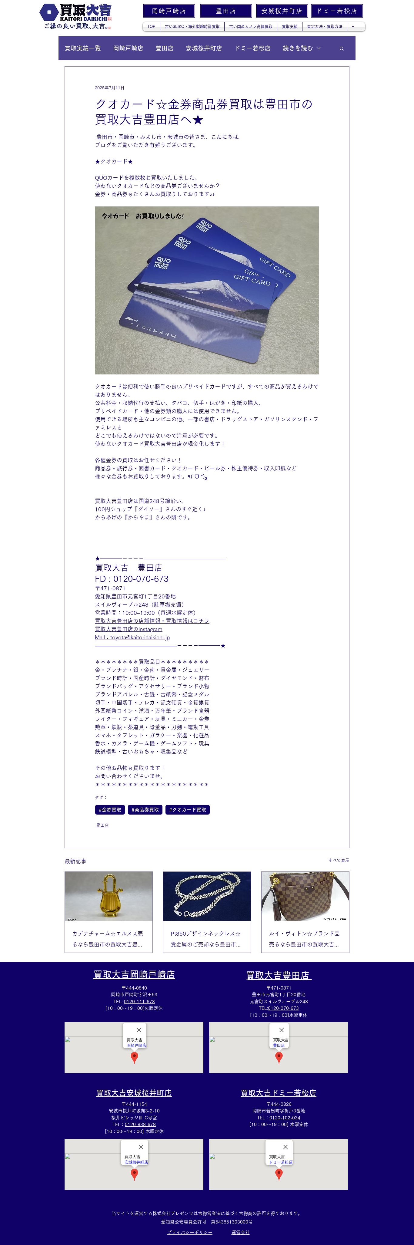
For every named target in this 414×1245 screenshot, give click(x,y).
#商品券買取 (145, 809)
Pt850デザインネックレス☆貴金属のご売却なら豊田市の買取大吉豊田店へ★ (206, 940)
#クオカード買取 (187, 809)
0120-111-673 (139, 1001)
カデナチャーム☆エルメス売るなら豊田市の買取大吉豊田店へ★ (107, 940)
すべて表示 (338, 860)
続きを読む (298, 48)
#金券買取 (110, 809)
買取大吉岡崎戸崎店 (134, 974)
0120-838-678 (140, 1124)
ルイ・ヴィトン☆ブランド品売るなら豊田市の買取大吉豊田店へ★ (304, 940)
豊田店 (164, 48)
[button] (342, 48)
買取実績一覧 (83, 48)
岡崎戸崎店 (128, 48)
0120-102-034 (284, 1117)
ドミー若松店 (252, 48)
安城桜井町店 (204, 48)
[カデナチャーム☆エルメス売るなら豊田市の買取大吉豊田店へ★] (108, 896)
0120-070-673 (283, 1008)
